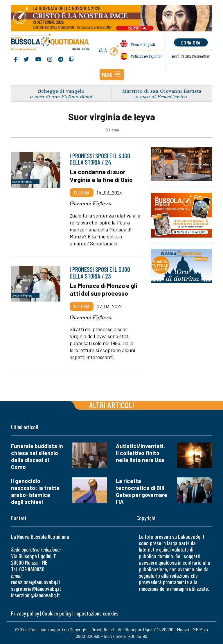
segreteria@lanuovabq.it (36, 588)
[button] (111, 74)
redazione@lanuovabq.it (35, 582)
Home (114, 130)
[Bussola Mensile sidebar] (181, 215)
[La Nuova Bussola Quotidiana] (50, 43)
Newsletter (191, 56)
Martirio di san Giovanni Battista (161, 90)
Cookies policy (56, 613)
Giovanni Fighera (91, 203)
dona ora (191, 42)
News (142, 44)
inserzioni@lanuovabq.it (35, 595)
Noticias (145, 56)
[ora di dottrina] (181, 266)
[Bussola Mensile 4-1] (181, 164)
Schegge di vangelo (61, 90)
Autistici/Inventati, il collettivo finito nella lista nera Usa (140, 453)
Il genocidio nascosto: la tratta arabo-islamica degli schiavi (35, 491)
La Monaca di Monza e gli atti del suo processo (103, 289)
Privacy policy (25, 613)
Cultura (81, 192)
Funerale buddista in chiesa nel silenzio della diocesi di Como (37, 456)
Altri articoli (111, 405)
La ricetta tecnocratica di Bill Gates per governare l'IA (141, 491)
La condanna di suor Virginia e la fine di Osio (101, 175)
